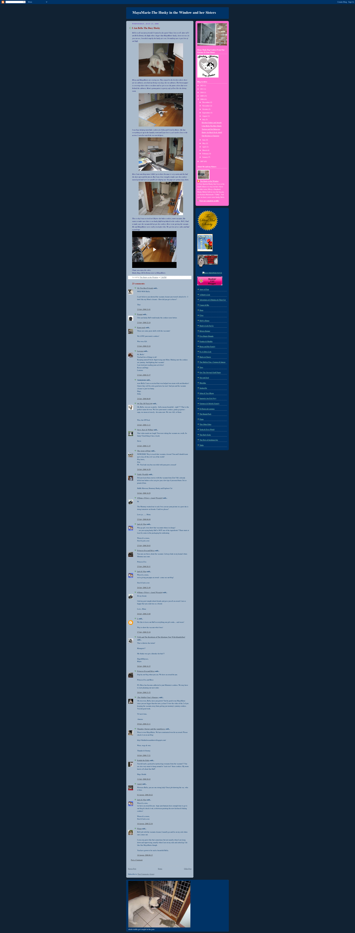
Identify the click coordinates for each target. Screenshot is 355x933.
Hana (201, 310)
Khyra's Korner (205, 331)
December (206, 102)
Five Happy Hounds (206, 336)
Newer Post (132, 869)
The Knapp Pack (205, 414)
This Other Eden (205, 424)
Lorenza (140, 351)
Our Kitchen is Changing (210, 136)
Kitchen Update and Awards (212, 122)
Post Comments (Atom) (146, 874)
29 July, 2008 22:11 (143, 724)
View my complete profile (209, 200)
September (206, 113)
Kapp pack (141, 327)
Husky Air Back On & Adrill (212, 132)
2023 (202, 85)
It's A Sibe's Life (205, 351)
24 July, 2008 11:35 (143, 446)
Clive (201, 315)
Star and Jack (204, 377)
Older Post (188, 869)
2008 (202, 99)
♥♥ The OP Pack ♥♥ (144, 403)
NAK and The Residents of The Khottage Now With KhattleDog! (161, 637)
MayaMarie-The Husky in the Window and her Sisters (174, 12)
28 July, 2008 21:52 (143, 692)
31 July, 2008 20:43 (143, 779)
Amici (139, 784)
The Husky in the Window (209, 181)
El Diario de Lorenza (207, 409)
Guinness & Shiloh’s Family (209, 403)
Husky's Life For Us (207, 326)
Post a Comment (137, 860)
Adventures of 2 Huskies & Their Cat (213, 300)
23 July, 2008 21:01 (143, 309)
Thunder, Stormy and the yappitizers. (151, 729)
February (205, 153)
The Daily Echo (205, 435)
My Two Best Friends (145, 288)
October (205, 109)
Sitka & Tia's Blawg (207, 393)
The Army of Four (144, 451)
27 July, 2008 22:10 (143, 632)
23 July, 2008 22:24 (143, 322)
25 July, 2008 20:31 (143, 566)
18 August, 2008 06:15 (145, 855)
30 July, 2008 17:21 (143, 755)
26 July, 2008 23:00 (143, 614)
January (205, 157)
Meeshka (203, 383)
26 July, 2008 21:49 (143, 587)
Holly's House (204, 320)
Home (160, 869)
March (204, 150)
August (205, 116)
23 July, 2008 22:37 (143, 375)
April (204, 147)
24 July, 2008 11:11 (143, 425)
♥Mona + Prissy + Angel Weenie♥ (150, 498)
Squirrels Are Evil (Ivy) (208, 398)
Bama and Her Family (207, 346)
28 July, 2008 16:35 (143, 666)
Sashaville (203, 388)
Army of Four (204, 289)
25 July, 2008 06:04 (143, 519)
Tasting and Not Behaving (211, 129)
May (204, 143)
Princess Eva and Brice (146, 550)
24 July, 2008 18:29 (143, 493)
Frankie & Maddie (206, 341)
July (204, 119)
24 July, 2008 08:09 (143, 398)
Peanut (139, 314)
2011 (202, 89)
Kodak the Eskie (143, 760)
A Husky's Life (205, 294)
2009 (202, 96)
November (206, 106)
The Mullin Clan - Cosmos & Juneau (212, 362)
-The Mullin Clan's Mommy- (148, 697)
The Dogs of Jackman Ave (209, 440)
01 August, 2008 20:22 (145, 795)
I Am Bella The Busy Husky (212, 126)
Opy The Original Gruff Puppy (210, 372)
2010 (202, 92)
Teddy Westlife (142, 474)
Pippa (139, 828)
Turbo (202, 445)
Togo (201, 367)
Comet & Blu (204, 305)
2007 (202, 161)
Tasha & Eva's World (207, 429)
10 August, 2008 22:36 (145, 823)
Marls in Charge (205, 357)
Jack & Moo (141, 524)
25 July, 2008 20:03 (143, 545)
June (204, 140)
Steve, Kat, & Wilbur (145, 429)
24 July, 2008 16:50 (143, 469)
